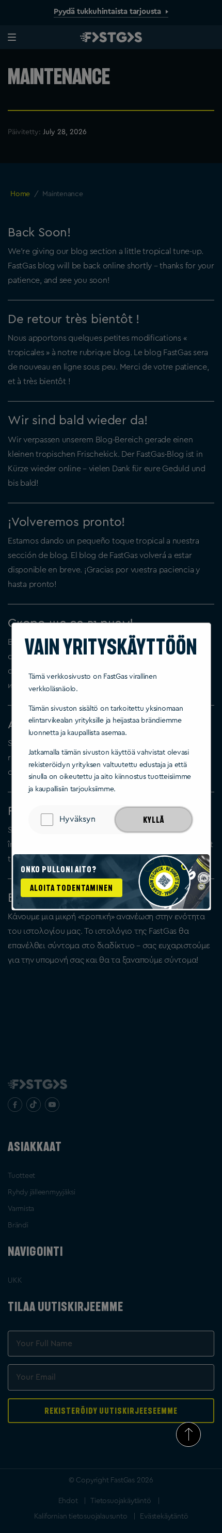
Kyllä (153, 819)
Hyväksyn (77, 819)
